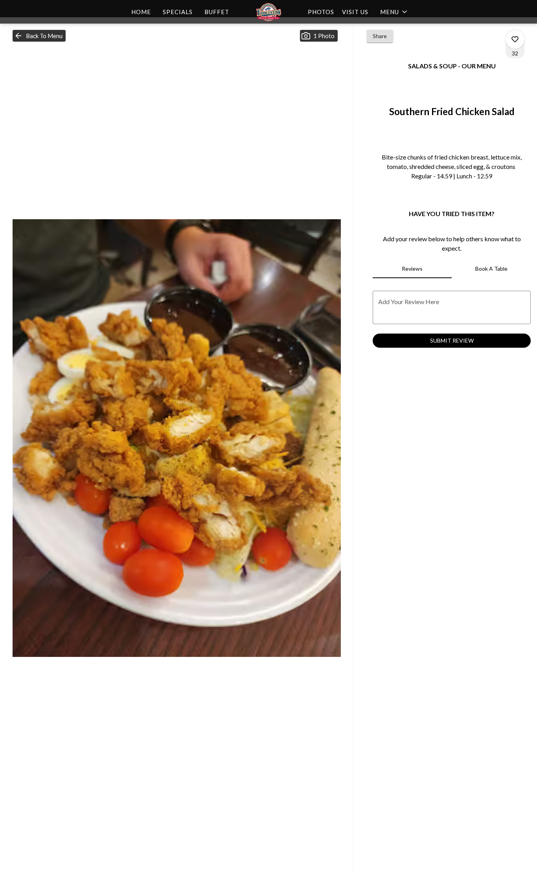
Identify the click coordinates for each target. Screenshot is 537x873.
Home (141, 11)
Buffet (216, 11)
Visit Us (355, 11)
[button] (394, 12)
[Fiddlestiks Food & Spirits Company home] (268, 12)
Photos (321, 11)
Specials (178, 11)
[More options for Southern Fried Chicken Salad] (515, 39)
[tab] (412, 268)
